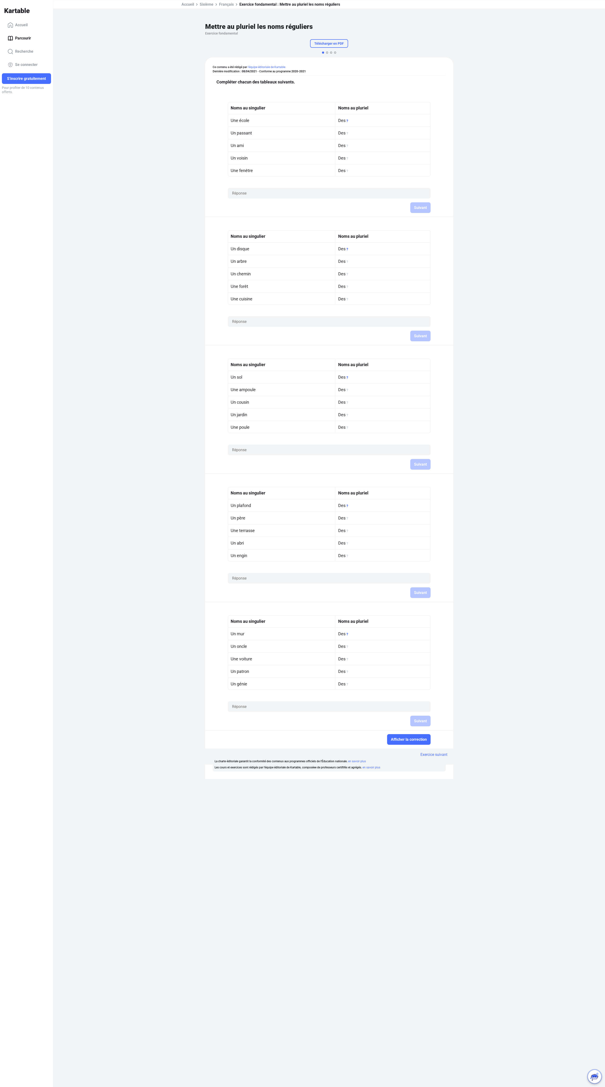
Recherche (24, 51)
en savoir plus (357, 761)
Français (226, 4)
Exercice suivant (433, 754)
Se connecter (26, 64)
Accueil (21, 25)
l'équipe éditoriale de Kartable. (267, 67)
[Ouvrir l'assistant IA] (594, 1076)
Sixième (206, 4)
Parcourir (23, 38)
